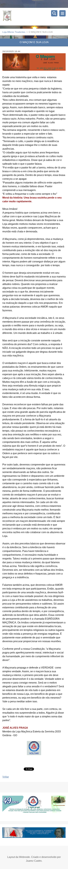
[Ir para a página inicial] (35, 17)
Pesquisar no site (54, 13)
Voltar (5, 776)
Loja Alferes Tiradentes (13, 32)
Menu (62, 13)
